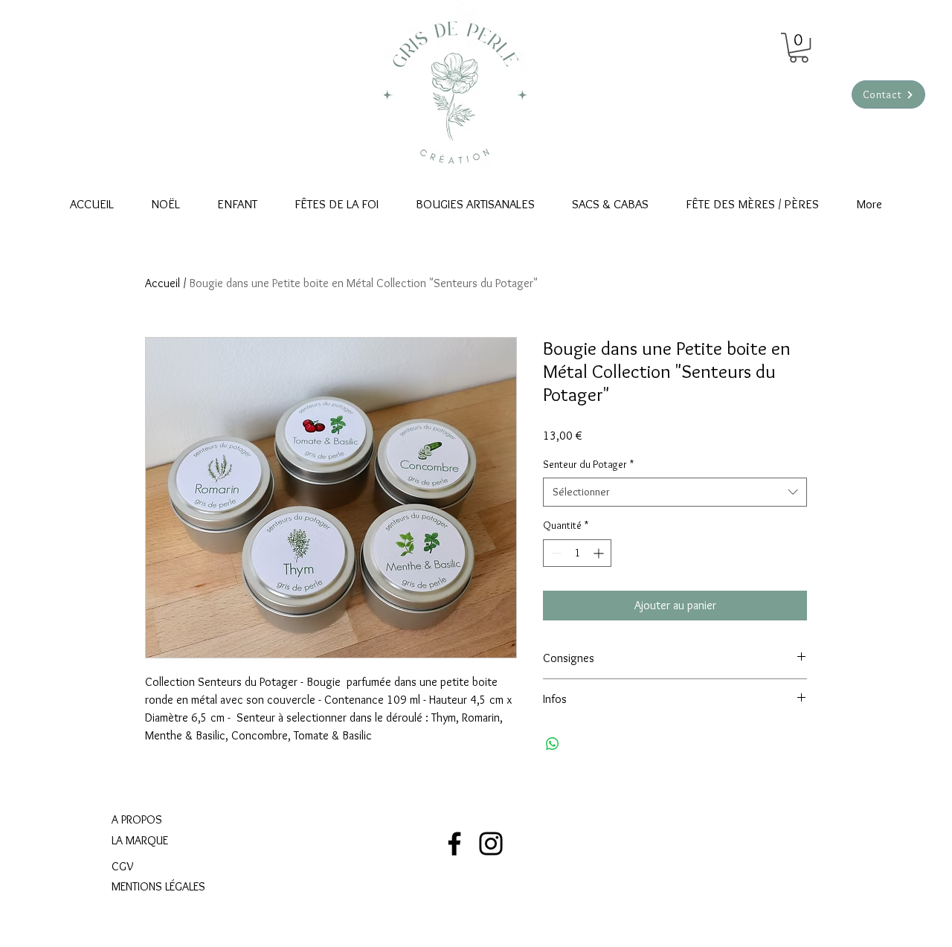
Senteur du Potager (588, 464)
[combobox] (675, 492)
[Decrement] (554, 553)
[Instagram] (490, 843)
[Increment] (600, 553)
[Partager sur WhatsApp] (553, 744)
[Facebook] (454, 843)
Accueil (162, 283)
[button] (799, 47)
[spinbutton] (577, 553)
